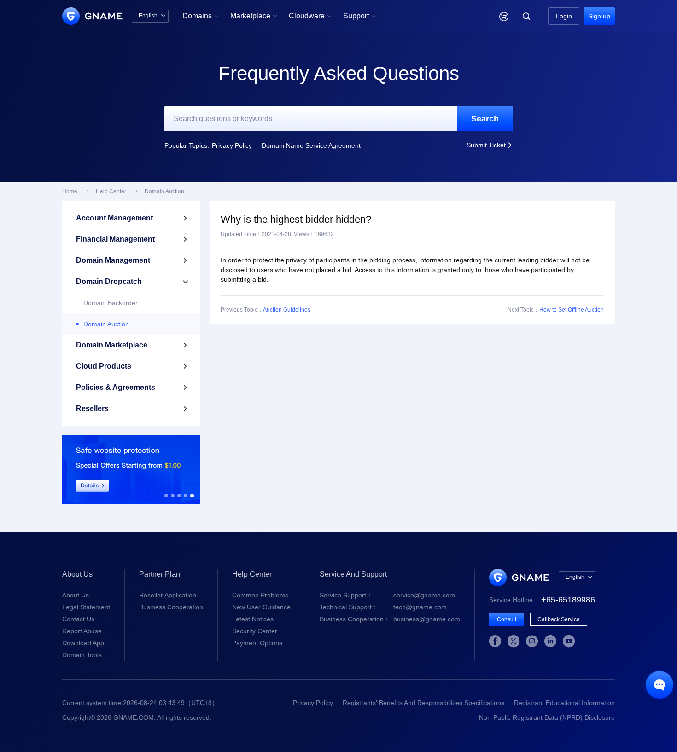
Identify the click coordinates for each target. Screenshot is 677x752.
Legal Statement (86, 607)
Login (564, 16)
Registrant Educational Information (564, 702)
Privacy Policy (232, 145)
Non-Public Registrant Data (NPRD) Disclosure (547, 717)
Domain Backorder (110, 303)
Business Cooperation (171, 607)
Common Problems (260, 595)
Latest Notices (253, 619)
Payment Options (257, 643)
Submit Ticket (490, 145)
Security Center (254, 631)
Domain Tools (82, 655)
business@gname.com (390, 619)
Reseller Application (167, 595)
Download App (83, 643)
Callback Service (558, 619)
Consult (506, 619)
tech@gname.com (383, 607)
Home (69, 191)
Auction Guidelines (286, 310)
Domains (200, 16)
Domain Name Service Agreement (311, 145)
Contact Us (78, 619)
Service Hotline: (542, 599)
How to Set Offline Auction (571, 310)
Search (485, 118)
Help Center (111, 191)
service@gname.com (387, 595)
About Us (75, 595)
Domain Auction (106, 324)
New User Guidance (261, 607)
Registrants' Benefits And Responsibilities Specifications (423, 702)
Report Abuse (82, 631)
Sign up (599, 16)
